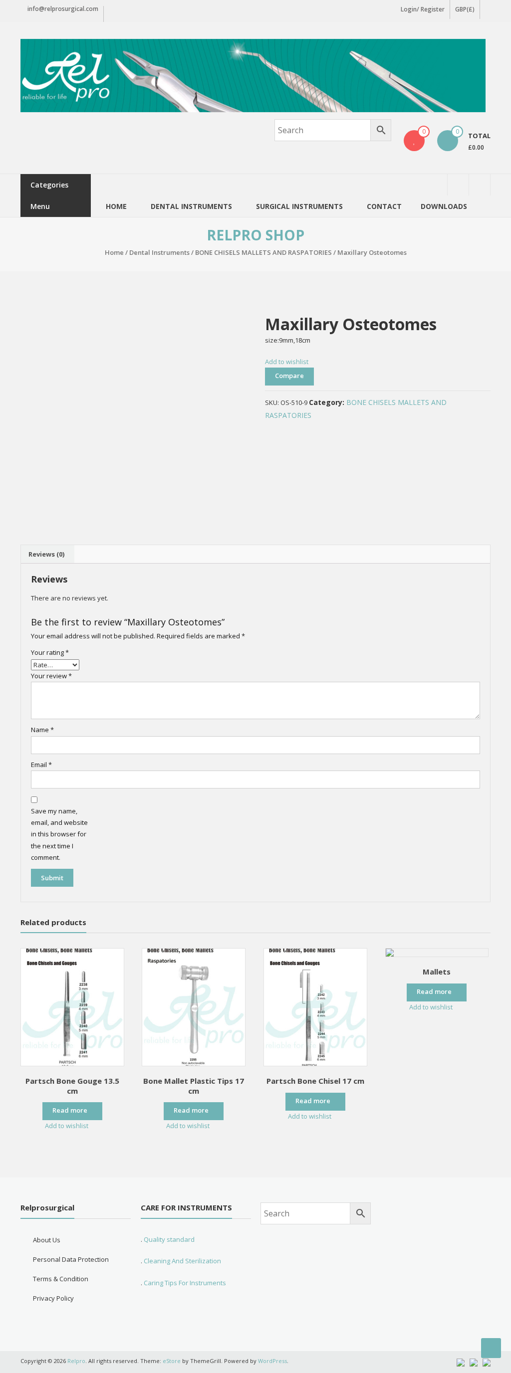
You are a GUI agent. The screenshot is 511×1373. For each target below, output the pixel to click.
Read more (69, 1110)
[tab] (46, 554)
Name (42, 729)
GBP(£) (465, 9)
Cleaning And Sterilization (181, 1260)
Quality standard (169, 1239)
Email (41, 764)
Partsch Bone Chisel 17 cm (315, 1081)
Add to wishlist (287, 361)
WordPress (272, 1361)
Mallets (437, 972)
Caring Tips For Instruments (185, 1282)
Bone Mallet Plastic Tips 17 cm (193, 1086)
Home (116, 206)
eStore (172, 1361)
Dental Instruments (159, 252)
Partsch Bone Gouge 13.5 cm (72, 1086)
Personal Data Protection (71, 1259)
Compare (289, 375)
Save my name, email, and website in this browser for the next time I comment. (59, 834)
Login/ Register (423, 9)
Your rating (50, 652)
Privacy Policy (53, 1298)
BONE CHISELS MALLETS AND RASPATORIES (263, 252)
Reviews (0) (46, 554)
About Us (46, 1239)
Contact (384, 206)
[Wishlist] (414, 140)
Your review (51, 675)
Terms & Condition (60, 1278)
